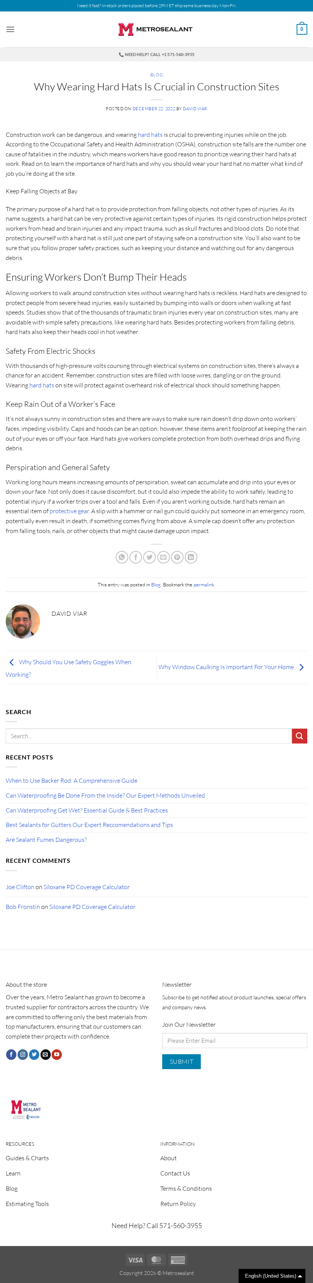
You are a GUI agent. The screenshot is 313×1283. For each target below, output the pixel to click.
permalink (204, 584)
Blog (156, 74)
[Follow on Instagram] (23, 1054)
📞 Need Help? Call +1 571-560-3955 (156, 54)
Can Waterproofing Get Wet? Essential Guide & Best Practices (87, 810)
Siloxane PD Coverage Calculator (87, 887)
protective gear (69, 511)
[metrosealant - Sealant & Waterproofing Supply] (156, 29)
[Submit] (299, 736)
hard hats (150, 134)
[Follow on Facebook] (11, 1054)
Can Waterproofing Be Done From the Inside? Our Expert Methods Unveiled (105, 795)
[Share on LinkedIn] (191, 557)
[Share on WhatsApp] (122, 557)
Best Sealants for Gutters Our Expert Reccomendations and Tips (89, 825)
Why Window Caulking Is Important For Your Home (226, 667)
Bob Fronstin (23, 906)
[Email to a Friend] (163, 557)
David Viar (195, 108)
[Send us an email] (45, 1054)
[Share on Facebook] (135, 557)
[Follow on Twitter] (34, 1054)
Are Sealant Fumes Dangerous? (46, 839)
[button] (10, 29)
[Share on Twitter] (149, 557)
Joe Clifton (20, 887)
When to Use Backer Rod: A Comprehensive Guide (71, 780)
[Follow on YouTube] (57, 1054)
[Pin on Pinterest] (177, 557)
